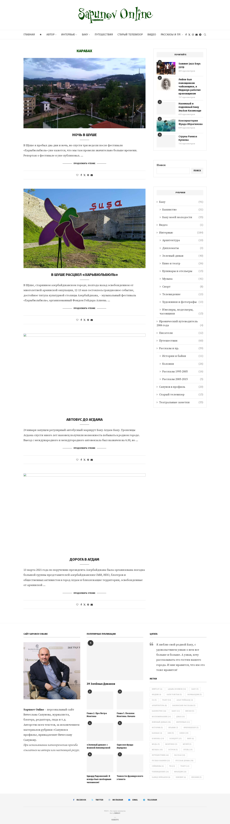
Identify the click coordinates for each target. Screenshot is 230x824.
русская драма (184, 761)
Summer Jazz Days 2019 (190, 65)
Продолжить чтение (84, 163)
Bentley (157, 689)
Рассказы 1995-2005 (182, 371)
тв (172, 766)
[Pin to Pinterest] (88, 175)
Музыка (182, 279)
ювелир (181, 777)
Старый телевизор (130, 34)
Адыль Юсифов (177, 689)
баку (176, 711)
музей (187, 744)
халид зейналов (161, 777)
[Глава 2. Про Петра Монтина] (100, 700)
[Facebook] (186, 34)
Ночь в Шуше (84, 135)
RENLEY (117, 813)
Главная (29, 34)
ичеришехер (191, 728)
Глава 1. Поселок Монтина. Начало (126, 715)
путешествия (160, 755)
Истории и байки (182, 356)
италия (173, 728)
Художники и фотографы (182, 302)
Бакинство (182, 209)
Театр (166, 700)
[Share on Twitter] (84, 175)
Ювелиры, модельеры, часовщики (181, 311)
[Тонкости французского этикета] (130, 763)
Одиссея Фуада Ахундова (125, 746)
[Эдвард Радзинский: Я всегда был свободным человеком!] (100, 763)
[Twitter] (189, 34)
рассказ (179, 755)
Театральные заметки (181, 402)
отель (187, 750)
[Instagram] (193, 34)
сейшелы (158, 766)
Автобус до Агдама (84, 419)
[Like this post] (77, 175)
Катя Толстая (174, 695)
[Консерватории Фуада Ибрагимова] (166, 125)
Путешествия (104, 34)
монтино (171, 744)
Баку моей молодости (182, 217)
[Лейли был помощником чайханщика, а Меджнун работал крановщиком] (166, 84)
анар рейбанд (184, 700)
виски (189, 711)
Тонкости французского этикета (130, 778)
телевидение (160, 772)
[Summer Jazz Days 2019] (166, 68)
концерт (175, 739)
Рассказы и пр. (171, 34)
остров (173, 750)
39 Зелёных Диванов (101, 684)
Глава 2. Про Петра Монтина (97, 715)
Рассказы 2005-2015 (182, 379)
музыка (157, 750)
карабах (157, 733)
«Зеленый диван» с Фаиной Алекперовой (98, 746)
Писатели (181, 333)
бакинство (159, 711)
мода (156, 744)
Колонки (182, 364)
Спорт (182, 286)
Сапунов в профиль (181, 387)
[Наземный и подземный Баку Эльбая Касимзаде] (166, 108)
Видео (151, 34)
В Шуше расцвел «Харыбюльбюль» (84, 274)
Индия (156, 695)
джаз (180, 717)
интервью (183, 722)
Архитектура (182, 240)
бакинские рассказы (183, 706)
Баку (85, 34)
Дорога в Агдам (84, 559)
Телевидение (182, 294)
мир (190, 739)
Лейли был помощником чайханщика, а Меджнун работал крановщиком (190, 86)
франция (180, 772)
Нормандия (194, 695)
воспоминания (161, 717)
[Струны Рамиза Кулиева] (166, 141)
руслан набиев (161, 761)
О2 (154, 700)
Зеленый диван (182, 256)
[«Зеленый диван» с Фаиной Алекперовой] (100, 732)
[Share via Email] (92, 175)
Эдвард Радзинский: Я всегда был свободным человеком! (99, 779)
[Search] (205, 34)
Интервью (68, 34)
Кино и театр (182, 263)
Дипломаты (182, 248)
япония (196, 777)
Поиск (161, 165)
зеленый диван (161, 722)
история (157, 728)
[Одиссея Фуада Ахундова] (130, 732)
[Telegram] (200, 34)
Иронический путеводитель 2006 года (180, 323)
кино (183, 733)
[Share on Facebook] (81, 175)
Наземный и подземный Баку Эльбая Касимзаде (190, 107)
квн (171, 733)
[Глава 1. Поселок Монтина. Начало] (130, 700)
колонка (158, 739)
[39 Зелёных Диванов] (115, 661)
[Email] (196, 34)
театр (184, 766)
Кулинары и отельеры (182, 271)
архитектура (159, 706)
